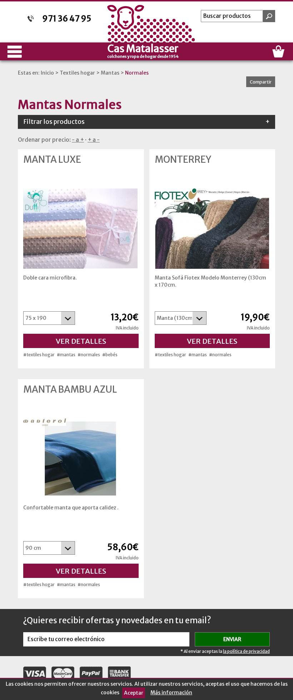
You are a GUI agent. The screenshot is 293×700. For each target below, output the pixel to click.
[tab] (146, 122)
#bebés (110, 354)
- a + (78, 139)
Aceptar (133, 693)
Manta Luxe (52, 159)
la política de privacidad (246, 651)
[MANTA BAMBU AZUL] (81, 458)
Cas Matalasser (143, 50)
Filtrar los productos (146, 122)
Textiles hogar (77, 73)
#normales (89, 354)
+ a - (94, 139)
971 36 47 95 (66, 19)
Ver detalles (81, 341)
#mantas (66, 354)
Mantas (110, 73)
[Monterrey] (212, 228)
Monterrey (183, 159)
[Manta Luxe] (81, 228)
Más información (171, 692)
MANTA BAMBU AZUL (70, 389)
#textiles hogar (39, 354)
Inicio (47, 73)
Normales (137, 73)
